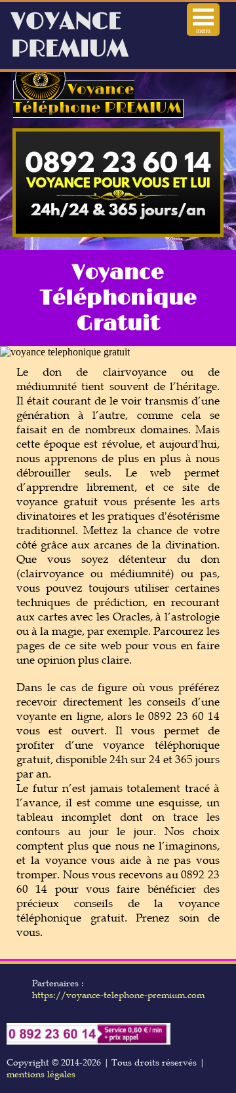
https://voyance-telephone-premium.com (118, 995)
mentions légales (41, 1074)
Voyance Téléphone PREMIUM (97, 99)
